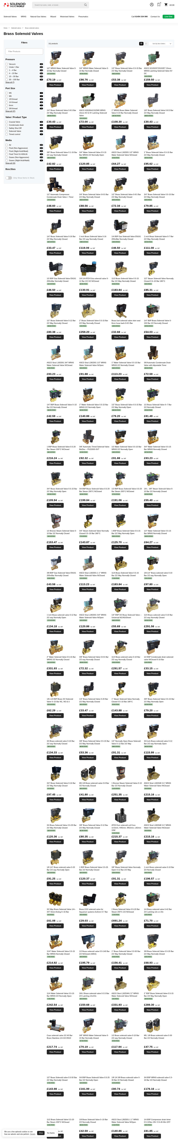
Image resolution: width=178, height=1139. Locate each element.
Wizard (53, 16)
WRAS (23, 16)
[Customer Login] (152, 5)
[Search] (85, 5)
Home (5, 28)
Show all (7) (9, 82)
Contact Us (155, 16)
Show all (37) (10, 111)
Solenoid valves (16, 28)
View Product (55, 85)
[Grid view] (141, 43)
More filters (10, 169)
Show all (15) (10, 163)
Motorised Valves (67, 16)
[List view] (146, 43)
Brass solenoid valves (32, 28)
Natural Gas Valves (38, 16)
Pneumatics (83, 16)
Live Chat (168, 17)
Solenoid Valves (10, 16)
